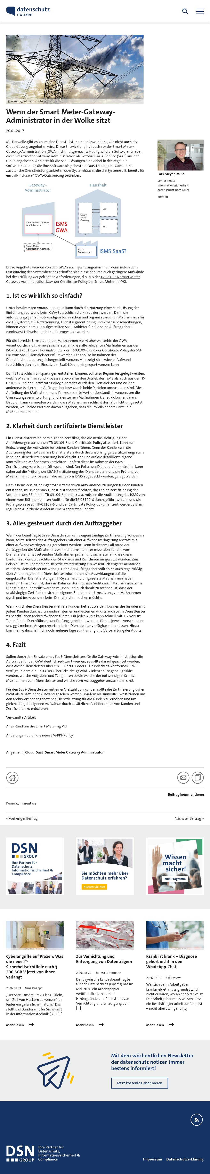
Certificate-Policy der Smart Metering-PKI (93, 281)
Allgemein (14, 752)
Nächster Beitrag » (189, 818)
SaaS (39, 752)
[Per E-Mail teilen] (183, 778)
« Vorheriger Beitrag (22, 818)
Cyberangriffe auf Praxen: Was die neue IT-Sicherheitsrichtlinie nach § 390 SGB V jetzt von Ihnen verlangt (34, 967)
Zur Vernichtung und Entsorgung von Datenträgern (104, 959)
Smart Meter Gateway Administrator (74, 752)
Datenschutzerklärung (185, 1159)
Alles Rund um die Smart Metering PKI (36, 726)
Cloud (29, 752)
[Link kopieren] (198, 778)
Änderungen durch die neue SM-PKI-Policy (39, 735)
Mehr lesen (15, 1025)
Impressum (152, 1159)
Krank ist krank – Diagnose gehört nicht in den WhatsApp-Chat (171, 961)
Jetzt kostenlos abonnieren (139, 1083)
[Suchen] (185, 11)
